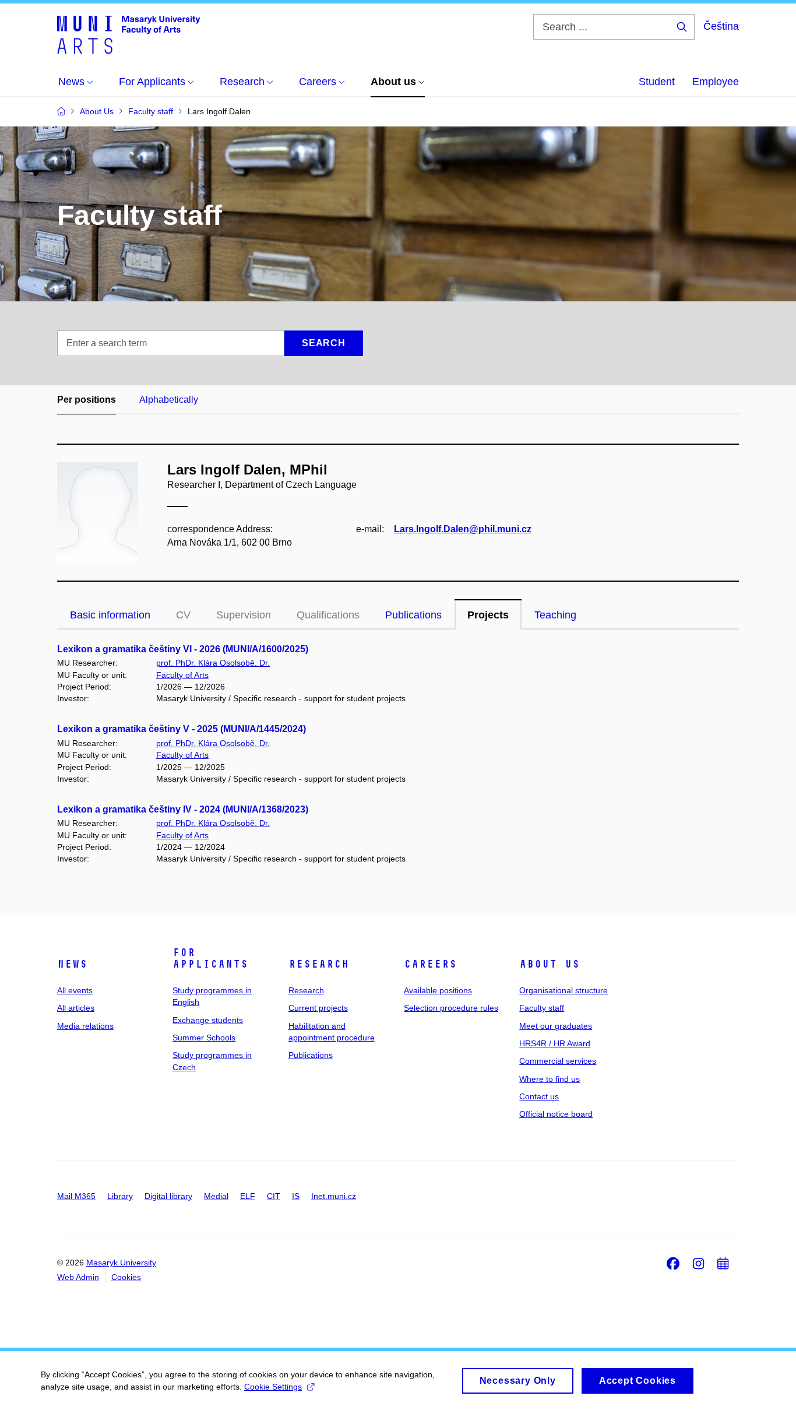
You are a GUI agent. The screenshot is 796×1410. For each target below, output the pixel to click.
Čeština (721, 26)
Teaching (555, 615)
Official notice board (556, 1114)
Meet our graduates (555, 1026)
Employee (715, 81)
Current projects (318, 1007)
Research (318, 964)
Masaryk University (121, 1262)
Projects (488, 615)
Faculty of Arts (182, 675)
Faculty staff (541, 1007)
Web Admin (78, 1277)
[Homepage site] (128, 34)
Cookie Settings (273, 1386)
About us (549, 964)
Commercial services (557, 1061)
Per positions (86, 400)
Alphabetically (168, 400)
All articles (75, 1007)
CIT (273, 1196)
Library (120, 1196)
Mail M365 (76, 1196)
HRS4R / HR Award (554, 1043)
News (72, 964)
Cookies (126, 1277)
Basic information (110, 615)
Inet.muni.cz (333, 1196)
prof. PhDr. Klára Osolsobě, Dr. (213, 662)
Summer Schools (203, 1037)
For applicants (210, 958)
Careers (430, 964)
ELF (247, 1196)
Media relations (85, 1026)
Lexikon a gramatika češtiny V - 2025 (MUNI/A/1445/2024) (181, 729)
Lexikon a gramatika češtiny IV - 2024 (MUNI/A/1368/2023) (182, 809)
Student (657, 81)
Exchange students (207, 1020)
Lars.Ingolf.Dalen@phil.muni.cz (462, 529)
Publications (413, 615)
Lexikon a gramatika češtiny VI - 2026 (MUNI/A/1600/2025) (182, 649)
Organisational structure (563, 990)
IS (296, 1196)
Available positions (438, 990)
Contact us (539, 1096)
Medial (216, 1196)
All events (75, 990)
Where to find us (549, 1079)
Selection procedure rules (451, 1007)
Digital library (168, 1196)
